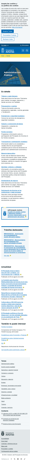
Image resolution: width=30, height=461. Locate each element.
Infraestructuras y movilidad (9, 395)
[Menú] (23, 50)
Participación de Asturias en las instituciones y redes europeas (11, 191)
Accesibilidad (5, 438)
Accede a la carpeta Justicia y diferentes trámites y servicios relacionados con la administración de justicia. (17, 214)
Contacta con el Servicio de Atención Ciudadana (11, 419)
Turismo (3, 404)
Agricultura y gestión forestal (9, 370)
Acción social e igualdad (8, 367)
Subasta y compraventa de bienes (12, 124)
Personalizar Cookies (9, 35)
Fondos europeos (6, 132)
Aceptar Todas (8, 31)
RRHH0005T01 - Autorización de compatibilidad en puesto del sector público (13, 235)
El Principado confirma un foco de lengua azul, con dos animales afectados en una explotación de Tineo (14, 315)
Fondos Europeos (6, 327)
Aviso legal (4, 441)
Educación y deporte (7, 379)
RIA (3, 343)
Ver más (6, 255)
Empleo (3, 382)
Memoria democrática (8, 153)
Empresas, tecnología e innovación (11, 385)
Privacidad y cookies (7, 448)
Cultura (3, 376)
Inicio (2, 55)
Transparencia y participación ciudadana (14, 141)
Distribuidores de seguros (9, 180)
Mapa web (4, 446)
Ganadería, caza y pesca (8, 388)
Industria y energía (6, 392)
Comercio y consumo (7, 373)
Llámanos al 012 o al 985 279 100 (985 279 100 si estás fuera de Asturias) (15, 414)
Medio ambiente (6, 398)
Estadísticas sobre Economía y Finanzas (14, 335)
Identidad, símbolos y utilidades (11, 167)
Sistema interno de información (12, 424)
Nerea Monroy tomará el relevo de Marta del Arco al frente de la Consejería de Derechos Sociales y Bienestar (14, 295)
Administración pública (7, 363)
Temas (8, 55)
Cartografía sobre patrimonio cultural (13, 350)
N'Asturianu (25, 45)
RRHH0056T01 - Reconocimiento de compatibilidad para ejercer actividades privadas (14, 241)
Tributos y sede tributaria (9, 96)
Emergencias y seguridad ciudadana (12, 116)
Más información (17, 27)
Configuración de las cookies (9, 451)
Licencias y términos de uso (9, 443)
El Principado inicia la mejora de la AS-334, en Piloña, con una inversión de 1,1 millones (10, 272)
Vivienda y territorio (6, 407)
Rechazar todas (8, 39)
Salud (2, 401)
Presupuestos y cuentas (9, 106)
